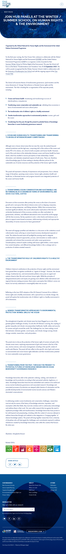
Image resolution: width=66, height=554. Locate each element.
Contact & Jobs (32, 495)
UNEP (24, 62)
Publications (53, 485)
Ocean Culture (6, 495)
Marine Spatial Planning (8, 487)
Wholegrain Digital (24, 545)
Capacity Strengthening (8, 490)
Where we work (33, 487)
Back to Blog (8, 12)
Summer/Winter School (13, 64)
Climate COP (53, 490)
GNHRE (38, 59)
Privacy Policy (53, 487)
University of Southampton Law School (20, 71)
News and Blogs (33, 492)
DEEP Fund (31, 490)
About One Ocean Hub (35, 485)
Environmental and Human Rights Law (11, 492)
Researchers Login (35, 531)
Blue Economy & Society (8, 485)
